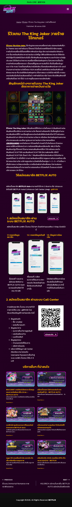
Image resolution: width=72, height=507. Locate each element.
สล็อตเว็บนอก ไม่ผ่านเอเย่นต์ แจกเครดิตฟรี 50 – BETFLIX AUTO (49, 390)
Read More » (9, 402)
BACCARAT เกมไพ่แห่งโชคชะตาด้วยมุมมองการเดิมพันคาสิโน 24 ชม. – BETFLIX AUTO (20, 392)
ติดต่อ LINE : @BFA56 (36, 2)
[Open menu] (68, 9)
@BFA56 (54, 189)
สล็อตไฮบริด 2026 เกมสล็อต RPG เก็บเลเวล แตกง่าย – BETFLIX (51, 459)
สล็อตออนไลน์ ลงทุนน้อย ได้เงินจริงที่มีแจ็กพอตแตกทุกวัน (51, 426)
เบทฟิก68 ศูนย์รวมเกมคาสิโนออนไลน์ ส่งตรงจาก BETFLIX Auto (19, 426)
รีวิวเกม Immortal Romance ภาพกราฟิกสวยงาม (15, 483)
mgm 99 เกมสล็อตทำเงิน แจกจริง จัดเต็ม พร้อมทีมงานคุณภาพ (19, 459)
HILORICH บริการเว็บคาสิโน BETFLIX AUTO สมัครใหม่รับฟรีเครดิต (55, 483)
